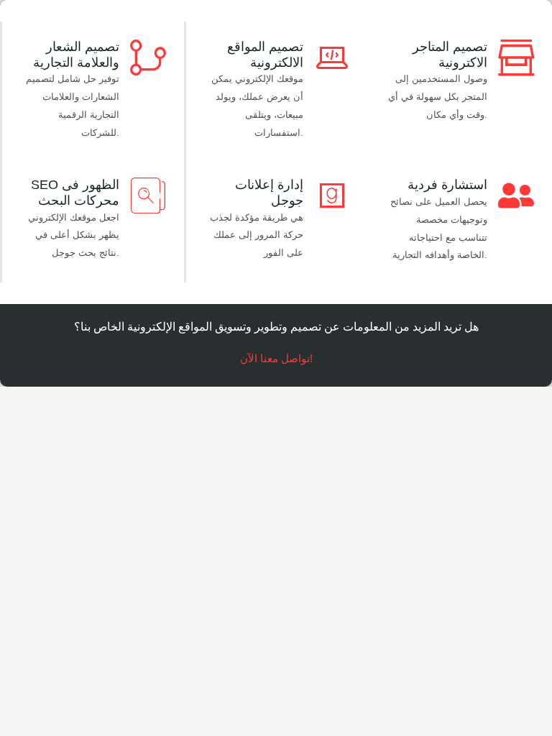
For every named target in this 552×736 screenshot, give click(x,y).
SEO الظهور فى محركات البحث (75, 193)
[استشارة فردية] (516, 195)
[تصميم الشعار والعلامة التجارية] (148, 57)
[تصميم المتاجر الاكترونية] (516, 57)
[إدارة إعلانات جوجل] (332, 195)
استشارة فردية (447, 185)
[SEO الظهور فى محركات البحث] (148, 195)
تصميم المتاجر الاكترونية (450, 55)
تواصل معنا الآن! (276, 358)
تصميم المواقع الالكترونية (265, 55)
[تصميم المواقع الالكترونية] (332, 57)
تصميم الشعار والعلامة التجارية (76, 55)
